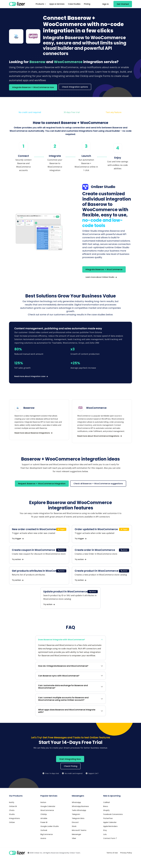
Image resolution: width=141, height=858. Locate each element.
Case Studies (74, 4)
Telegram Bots (78, 818)
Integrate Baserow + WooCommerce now (33, 87)
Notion (43, 802)
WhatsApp (76, 802)
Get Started (123, 4)
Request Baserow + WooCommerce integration (41, 483)
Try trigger (17, 538)
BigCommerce (46, 834)
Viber (74, 838)
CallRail (106, 802)
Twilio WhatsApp (79, 810)
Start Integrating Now (70, 759)
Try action (16, 559)
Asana (43, 838)
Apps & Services (56, 4)
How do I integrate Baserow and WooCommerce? (63, 666)
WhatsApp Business (80, 806)
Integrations (14, 818)
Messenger (76, 834)
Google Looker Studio (49, 826)
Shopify (106, 810)
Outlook (43, 830)
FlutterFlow (108, 818)
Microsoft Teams (79, 830)
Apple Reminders (110, 826)
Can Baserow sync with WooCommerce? (58, 675)
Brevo (105, 806)
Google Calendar (47, 806)
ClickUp (43, 814)
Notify (11, 802)
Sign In (105, 4)
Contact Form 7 (110, 838)
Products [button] (40, 4)
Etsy (105, 830)
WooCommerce (47, 810)
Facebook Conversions (113, 814)
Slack (74, 826)
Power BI (43, 822)
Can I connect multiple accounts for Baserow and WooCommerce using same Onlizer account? (63, 698)
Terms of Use (112, 853)
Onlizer (12, 822)
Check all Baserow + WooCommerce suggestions (98, 483)
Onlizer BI (13, 806)
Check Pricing (70, 766)
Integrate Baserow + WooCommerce (104, 269)
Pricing (87, 4)
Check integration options (75, 86)
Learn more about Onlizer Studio (100, 277)
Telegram (76, 814)
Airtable (43, 818)
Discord (75, 822)
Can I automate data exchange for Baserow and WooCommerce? (63, 686)
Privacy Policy (126, 853)
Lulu (105, 834)
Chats (11, 810)
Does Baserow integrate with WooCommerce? (61, 639)
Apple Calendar (110, 822)
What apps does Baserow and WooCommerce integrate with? (66, 710)
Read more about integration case (30, 376)
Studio (12, 814)
